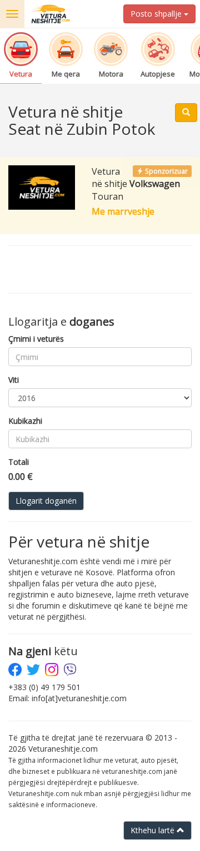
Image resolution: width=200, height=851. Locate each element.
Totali (18, 462)
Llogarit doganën (46, 500)
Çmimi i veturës (36, 338)
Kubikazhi (25, 421)
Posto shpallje (157, 13)
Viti (13, 379)
